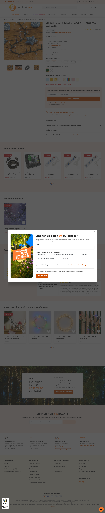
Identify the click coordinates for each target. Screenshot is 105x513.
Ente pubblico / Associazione (46, 258)
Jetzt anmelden (42, 276)
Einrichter (84, 254)
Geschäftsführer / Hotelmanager (63, 254)
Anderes (65, 258)
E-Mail (38, 244)
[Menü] (8, 498)
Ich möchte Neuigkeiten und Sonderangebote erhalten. (62, 265)
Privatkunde (41, 254)
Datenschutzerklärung (78, 265)
